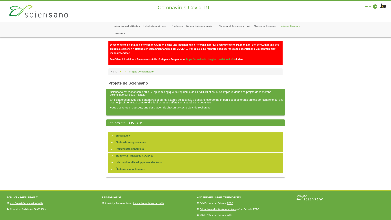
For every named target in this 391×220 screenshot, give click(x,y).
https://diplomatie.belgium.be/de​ (148, 203)
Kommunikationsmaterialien (199, 26)
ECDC (230, 203)
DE (375, 6)
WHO (229, 215)
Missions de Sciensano (265, 26)
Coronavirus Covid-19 (183, 7)
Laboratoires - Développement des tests (138, 162)
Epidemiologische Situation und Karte (218, 209)
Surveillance (122, 135)
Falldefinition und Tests (154, 26)
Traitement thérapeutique (129, 149)
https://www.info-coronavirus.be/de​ (26, 203)
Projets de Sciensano (290, 26)
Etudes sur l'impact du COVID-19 (134, 155)
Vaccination (119, 33)
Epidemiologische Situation (127, 26)
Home (114, 71)
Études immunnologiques (130, 169)
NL (370, 6)
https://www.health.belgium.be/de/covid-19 (210, 59)
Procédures (177, 26)
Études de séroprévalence (130, 142)
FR (366, 6)
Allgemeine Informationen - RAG (234, 26)
